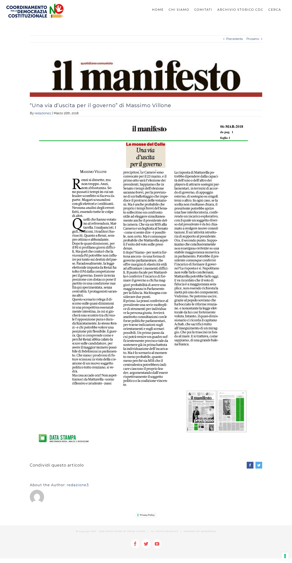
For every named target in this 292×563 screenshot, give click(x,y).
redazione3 (43, 113)
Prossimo (253, 39)
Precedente (234, 39)
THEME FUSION (136, 531)
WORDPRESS (208, 531)
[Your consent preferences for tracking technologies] (285, 556)
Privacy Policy (147, 515)
